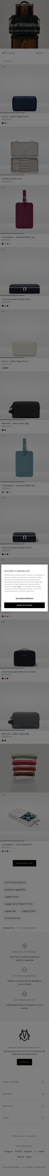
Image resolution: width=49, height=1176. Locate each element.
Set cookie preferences (24, 598)
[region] (24, 588)
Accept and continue (24, 605)
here (19, 586)
